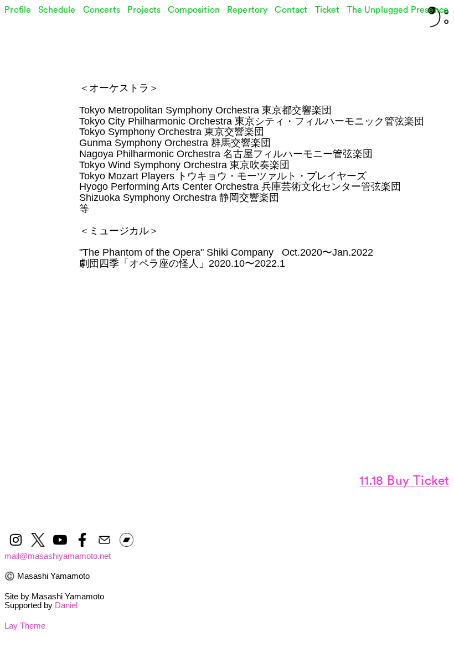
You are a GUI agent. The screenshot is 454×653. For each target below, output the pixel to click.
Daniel (66, 605)
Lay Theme (24, 625)
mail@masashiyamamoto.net (57, 556)
